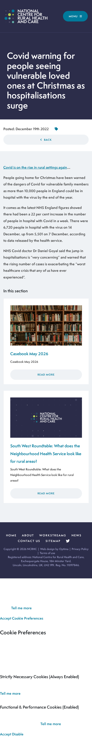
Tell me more (21, 608)
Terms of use (47, 553)
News (76, 535)
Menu (74, 16)
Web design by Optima (54, 549)
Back (47, 140)
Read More (46, 374)
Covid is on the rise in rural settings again (35, 167)
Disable (17, 734)
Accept (5, 618)
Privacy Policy (80, 549)
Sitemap (53, 541)
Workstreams (52, 535)
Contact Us (29, 541)
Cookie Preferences (27, 618)
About (28, 535)
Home (11, 535)
